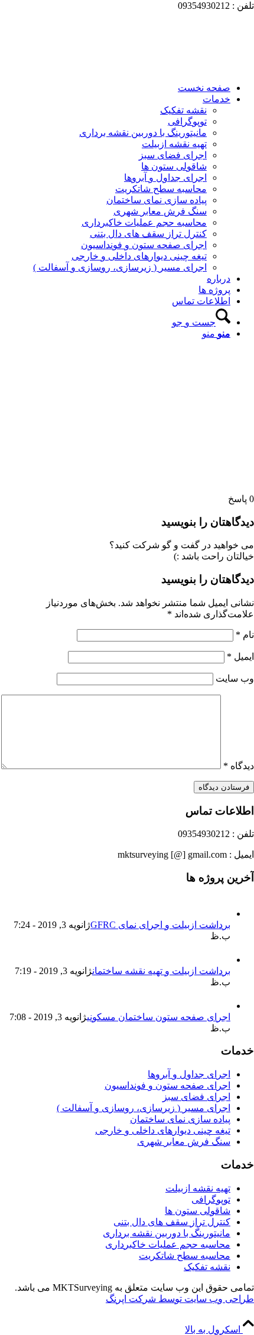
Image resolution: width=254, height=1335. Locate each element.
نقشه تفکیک (207, 1267)
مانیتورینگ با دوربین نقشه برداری (166, 1233)
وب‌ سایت (235, 678)
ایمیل (240, 657)
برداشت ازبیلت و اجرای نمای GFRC (160, 925)
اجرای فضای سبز (196, 1097)
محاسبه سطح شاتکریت (184, 1256)
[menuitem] (115, 87)
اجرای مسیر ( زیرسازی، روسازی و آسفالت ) (143, 1108)
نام (245, 635)
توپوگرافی (210, 1199)
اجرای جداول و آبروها (189, 1074)
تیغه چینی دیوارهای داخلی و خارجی (162, 1130)
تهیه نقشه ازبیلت (197, 1188)
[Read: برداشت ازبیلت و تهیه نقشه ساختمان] (219, 960)
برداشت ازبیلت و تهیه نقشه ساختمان (161, 971)
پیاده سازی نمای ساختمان (180, 1119)
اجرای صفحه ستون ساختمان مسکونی (158, 1017)
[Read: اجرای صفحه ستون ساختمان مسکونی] (219, 1006)
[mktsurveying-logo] (165, 67)
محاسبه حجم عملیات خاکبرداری (167, 1244)
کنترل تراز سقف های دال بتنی (171, 1222)
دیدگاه (238, 766)
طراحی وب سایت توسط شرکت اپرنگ (180, 1299)
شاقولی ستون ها (197, 1211)
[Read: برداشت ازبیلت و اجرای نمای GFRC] (219, 914)
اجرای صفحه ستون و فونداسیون (167, 1085)
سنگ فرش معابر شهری (183, 1142)
